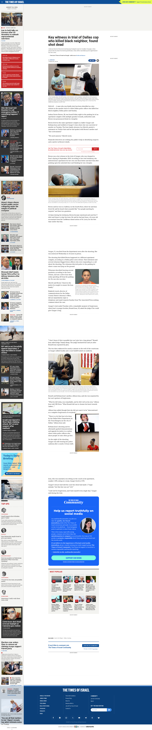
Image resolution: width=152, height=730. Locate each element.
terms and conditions (71, 695)
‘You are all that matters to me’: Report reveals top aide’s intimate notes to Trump (79, 607)
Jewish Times (43, 698)
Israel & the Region (58, 638)
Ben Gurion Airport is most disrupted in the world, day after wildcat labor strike (16, 248)
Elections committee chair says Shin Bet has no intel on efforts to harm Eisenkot (16, 132)
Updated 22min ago (11, 27)
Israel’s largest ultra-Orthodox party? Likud (10, 517)
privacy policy (69, 698)
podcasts (42, 711)
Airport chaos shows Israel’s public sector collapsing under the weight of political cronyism (10, 206)
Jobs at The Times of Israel (72, 706)
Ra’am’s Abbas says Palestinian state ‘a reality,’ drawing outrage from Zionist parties (56, 607)
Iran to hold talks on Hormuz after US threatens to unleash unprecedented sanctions (10, 34)
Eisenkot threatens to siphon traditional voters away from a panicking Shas (14, 691)
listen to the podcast (14, 473)
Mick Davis (3, 534)
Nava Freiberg (5, 280)
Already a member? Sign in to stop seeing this (73, 561)
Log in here (95, 648)
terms (93, 151)
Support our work (74, 558)
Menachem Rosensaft (6, 555)
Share (92, 60)
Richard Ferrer (4, 596)
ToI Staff (3, 40)
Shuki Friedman (4, 514)
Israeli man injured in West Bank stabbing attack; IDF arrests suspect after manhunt (11, 424)
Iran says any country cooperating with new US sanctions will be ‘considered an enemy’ (56, 588)
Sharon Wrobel (14, 231)
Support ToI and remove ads (143, 2)
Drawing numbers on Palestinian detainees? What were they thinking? (11, 559)
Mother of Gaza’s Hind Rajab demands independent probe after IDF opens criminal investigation (16, 392)
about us (68, 701)
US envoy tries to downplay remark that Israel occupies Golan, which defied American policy (16, 294)
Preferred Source (80, 55)
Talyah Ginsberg (4, 577)
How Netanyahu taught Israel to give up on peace (11, 537)
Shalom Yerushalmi (11, 695)
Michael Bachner (15, 151)
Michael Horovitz (15, 137)
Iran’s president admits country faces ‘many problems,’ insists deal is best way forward (67, 588)
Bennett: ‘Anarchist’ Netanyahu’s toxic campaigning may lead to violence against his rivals (79, 587)
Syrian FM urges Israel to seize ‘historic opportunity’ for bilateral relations (16, 317)
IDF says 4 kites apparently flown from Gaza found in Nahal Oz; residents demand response (68, 607)
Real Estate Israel (44, 706)
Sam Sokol (4, 650)
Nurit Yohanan (15, 448)
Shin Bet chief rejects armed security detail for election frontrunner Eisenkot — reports (16, 158)
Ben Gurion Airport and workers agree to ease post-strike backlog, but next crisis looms (16, 227)
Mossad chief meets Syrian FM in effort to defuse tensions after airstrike (10, 275)
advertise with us (69, 703)
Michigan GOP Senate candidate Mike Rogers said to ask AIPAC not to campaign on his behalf (90, 588)
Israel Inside (43, 701)
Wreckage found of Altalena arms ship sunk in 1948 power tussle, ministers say (11, 59)
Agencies (52, 60)
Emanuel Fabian (5, 354)
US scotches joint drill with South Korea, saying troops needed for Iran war (11, 85)
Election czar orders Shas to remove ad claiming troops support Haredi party (11, 645)
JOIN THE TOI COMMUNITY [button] (90, 645)
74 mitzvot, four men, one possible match (11, 580)
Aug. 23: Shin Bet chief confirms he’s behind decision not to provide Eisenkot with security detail (16, 146)
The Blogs (42, 708)
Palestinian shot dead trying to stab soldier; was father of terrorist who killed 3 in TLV (12, 445)
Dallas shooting (67, 638)
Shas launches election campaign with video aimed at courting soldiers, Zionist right (15, 680)
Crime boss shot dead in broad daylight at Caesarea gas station (12, 624)
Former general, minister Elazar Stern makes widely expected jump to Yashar (11, 76)
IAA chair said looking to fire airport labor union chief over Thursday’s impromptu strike (16, 237)
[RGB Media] (77, 727)
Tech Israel (43, 703)
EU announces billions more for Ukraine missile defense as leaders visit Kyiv (12, 67)
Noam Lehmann (7, 628)
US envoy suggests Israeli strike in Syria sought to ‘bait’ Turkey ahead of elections (16, 305)
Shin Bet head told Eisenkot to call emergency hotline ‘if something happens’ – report (10, 112)
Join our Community (129, 2)
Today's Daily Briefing (11, 457)
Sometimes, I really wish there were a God (10, 599)
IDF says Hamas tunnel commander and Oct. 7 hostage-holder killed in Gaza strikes (16, 380)
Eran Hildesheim (10, 198)
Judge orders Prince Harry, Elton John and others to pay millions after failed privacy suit (91, 607)
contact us (68, 708)
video (41, 713)
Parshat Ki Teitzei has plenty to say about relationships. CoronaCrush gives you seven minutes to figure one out (11, 585)
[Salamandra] (90, 726)
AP (11, 396)
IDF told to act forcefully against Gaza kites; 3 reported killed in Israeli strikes (11, 349)
